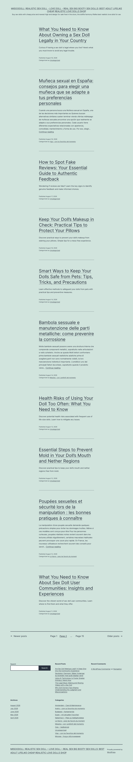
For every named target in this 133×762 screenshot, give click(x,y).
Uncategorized (55, 60)
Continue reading (46, 132)
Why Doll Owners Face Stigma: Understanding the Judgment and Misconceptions (68, 690)
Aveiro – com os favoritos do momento (70, 708)
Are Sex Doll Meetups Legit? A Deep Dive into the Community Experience (70, 670)
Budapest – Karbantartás (64, 712)
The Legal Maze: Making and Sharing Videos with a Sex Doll (69, 684)
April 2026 (14, 718)
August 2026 (15, 705)
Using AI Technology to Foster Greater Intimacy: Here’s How (70, 679)
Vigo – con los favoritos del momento (63, 141)
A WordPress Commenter (100, 669)
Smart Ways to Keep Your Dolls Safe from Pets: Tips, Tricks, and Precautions (66, 276)
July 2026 (14, 708)
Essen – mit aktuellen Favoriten (67, 715)
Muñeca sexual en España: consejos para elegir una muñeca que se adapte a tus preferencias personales (66, 92)
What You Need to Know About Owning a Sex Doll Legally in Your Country (64, 34)
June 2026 (14, 712)
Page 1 (53, 636)
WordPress (111, 752)
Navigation (117, 669)
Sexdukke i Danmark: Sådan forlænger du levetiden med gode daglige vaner (70, 674)
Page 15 (80, 636)
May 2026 (14, 715)
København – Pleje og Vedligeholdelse (69, 718)
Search (13, 664)
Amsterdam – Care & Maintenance (68, 705)
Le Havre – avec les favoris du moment (63, 556)
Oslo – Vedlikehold (62, 727)
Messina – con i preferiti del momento (63, 378)
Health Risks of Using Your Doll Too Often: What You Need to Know (66, 403)
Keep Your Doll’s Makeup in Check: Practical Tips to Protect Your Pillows (66, 225)
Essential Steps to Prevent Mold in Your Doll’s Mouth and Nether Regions (65, 455)
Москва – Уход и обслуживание (67, 736)
